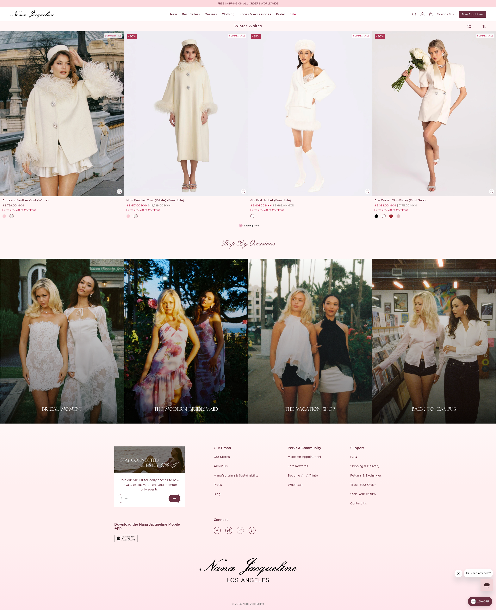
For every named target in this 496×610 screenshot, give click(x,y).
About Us (221, 466)
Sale (293, 14)
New (173, 14)
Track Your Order (363, 484)
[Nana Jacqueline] (32, 14)
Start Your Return (363, 494)
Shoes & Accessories (255, 14)
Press (218, 484)
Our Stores (222, 456)
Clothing (228, 14)
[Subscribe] (174, 498)
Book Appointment (472, 14)
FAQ (353, 456)
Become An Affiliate (303, 475)
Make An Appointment (304, 456)
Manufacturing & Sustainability (236, 475)
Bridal (280, 14)
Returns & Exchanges (366, 475)
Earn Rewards (298, 466)
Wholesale (295, 484)
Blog (217, 494)
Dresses (211, 14)
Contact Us (358, 503)
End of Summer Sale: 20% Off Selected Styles (248, 4)
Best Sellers (191, 14)
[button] (480, 601)
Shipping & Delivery (364, 466)
